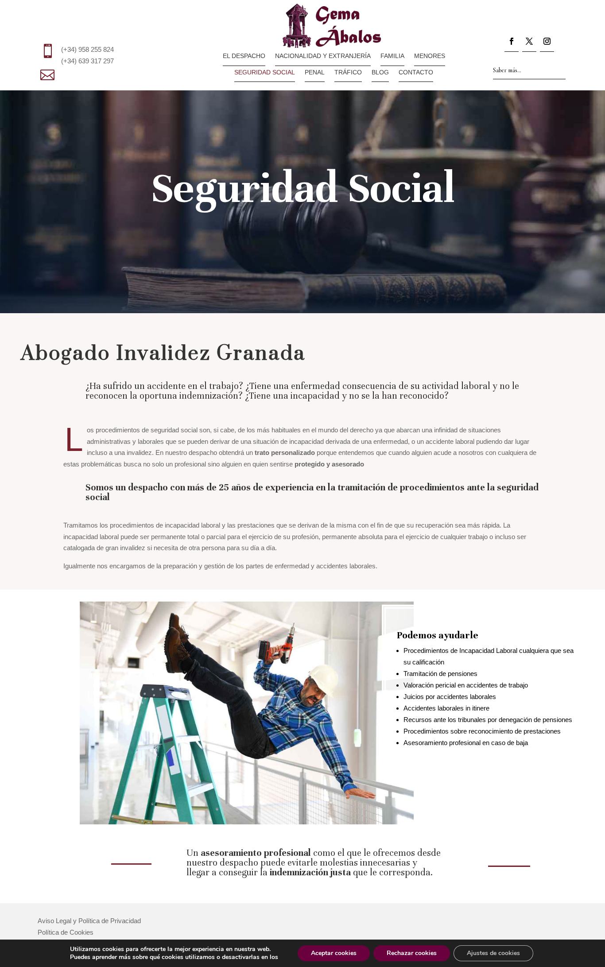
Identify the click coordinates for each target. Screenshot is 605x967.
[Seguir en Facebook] (511, 43)
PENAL (315, 73)
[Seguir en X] (529, 43)
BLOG (380, 73)
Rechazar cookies (412, 953)
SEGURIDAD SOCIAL (264, 73)
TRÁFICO (348, 73)
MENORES (429, 56)
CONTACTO (416, 73)
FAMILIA (392, 56)
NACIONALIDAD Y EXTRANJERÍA (323, 56)
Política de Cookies (65, 932)
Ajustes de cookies (493, 953)
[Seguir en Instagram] (547, 43)
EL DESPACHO (244, 56)
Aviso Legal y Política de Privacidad (89, 920)
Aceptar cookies (334, 953)
